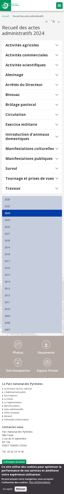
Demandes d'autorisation (16, 419)
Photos (18, 352)
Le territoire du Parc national (18, 388)
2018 (7, 254)
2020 (7, 240)
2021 (7, 233)
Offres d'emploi (11, 412)
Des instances (10, 395)
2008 (7, 322)
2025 (7, 206)
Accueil (5, 16)
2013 (7, 288)
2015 (7, 274)
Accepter (8, 489)
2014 (7, 281)
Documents (46, 352)
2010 (7, 309)
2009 (7, 316)
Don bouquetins (18, 370)
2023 (7, 220)
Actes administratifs (13, 409)
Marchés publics (12, 405)
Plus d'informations (39, 482)
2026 (7, 199)
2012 (7, 295)
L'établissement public (15, 392)
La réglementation (13, 402)
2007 (7, 329)
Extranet (8, 416)
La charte (8, 399)
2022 (7, 226)
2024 (7, 213)
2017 (7, 261)
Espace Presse (47, 370)
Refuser (20, 488)
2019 (7, 247)
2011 (7, 302)
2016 (7, 268)
